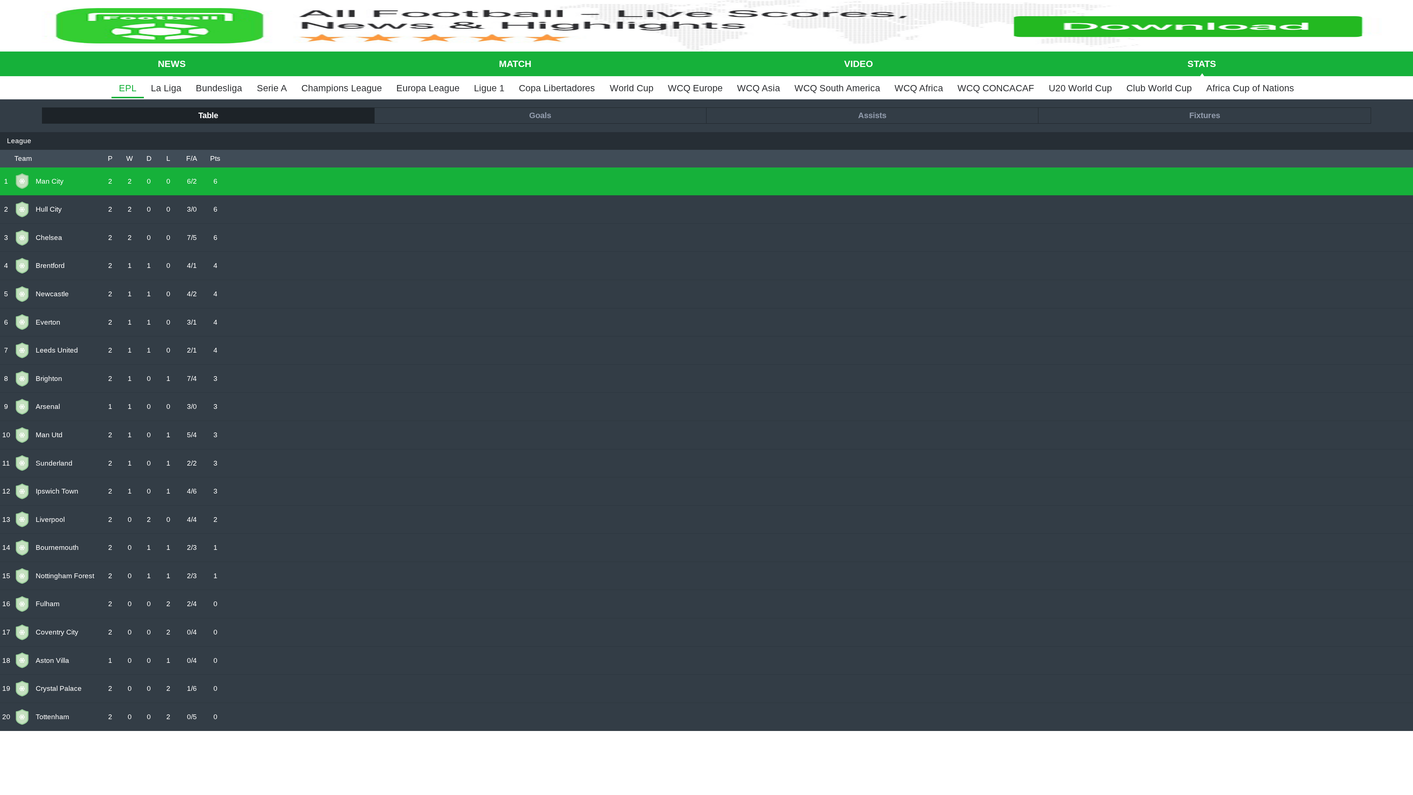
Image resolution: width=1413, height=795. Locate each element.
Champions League (341, 88)
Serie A (272, 88)
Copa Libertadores (557, 88)
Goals (540, 115)
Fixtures (1204, 115)
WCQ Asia (758, 88)
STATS (1201, 64)
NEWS (172, 64)
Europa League (428, 88)
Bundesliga (219, 88)
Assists (872, 115)
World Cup (632, 88)
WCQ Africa (919, 88)
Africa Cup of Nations (1250, 88)
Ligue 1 (489, 88)
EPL (128, 88)
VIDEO (858, 64)
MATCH (515, 64)
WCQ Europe (695, 88)
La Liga (166, 88)
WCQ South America (837, 88)
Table (208, 115)
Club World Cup (1159, 88)
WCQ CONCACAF (995, 88)
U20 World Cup (1080, 88)
